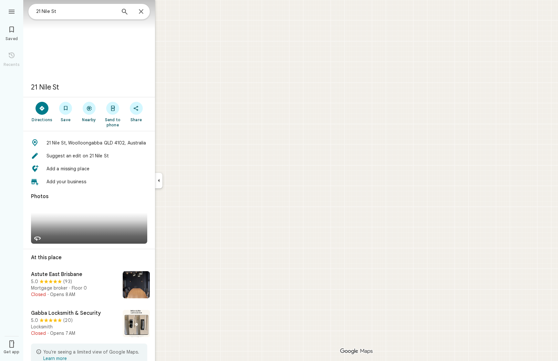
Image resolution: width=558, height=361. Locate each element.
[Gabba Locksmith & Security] (89, 324)
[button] (89, 142)
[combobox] (76, 11)
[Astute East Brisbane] (89, 285)
